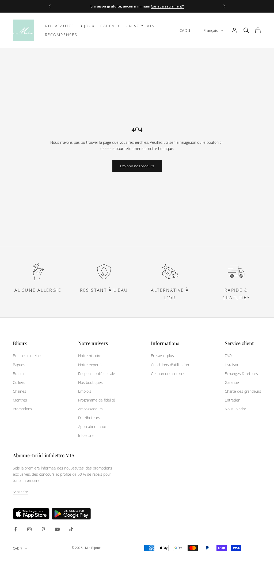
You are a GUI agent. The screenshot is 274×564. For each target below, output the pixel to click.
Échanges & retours (241, 373)
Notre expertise (91, 364)
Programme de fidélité (96, 400)
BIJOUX (87, 25)
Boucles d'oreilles (27, 355)
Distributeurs (89, 417)
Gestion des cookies (168, 373)
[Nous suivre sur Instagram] (29, 529)
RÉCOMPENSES (61, 34)
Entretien (232, 400)
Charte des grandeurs (243, 391)
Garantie (232, 382)
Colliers (19, 382)
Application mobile (93, 426)
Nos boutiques (90, 382)
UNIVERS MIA (140, 25)
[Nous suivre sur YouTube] (57, 529)
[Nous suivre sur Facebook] (15, 529)
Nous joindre (235, 408)
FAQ (228, 355)
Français (210, 30)
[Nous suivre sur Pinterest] (43, 529)
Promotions (22, 408)
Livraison (232, 364)
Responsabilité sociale (96, 373)
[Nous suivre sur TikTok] (71, 529)
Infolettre (86, 435)
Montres (20, 400)
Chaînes (19, 391)
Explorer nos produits (137, 166)
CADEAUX (110, 25)
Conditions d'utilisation (170, 364)
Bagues (19, 364)
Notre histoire (89, 355)
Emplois (84, 391)
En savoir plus (162, 355)
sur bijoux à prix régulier (151, 7)
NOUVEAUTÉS (59, 25)
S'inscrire (20, 491)
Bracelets (21, 373)
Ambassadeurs (90, 408)
